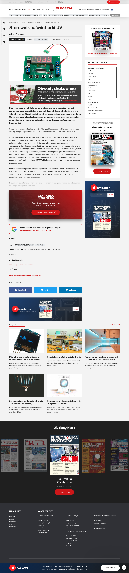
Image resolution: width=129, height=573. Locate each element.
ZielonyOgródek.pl (43, 530)
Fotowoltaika (105, 15)
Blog (11, 10)
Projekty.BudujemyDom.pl (45, 523)
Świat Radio (69, 546)
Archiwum (98, 9)
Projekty (17, 10)
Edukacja (91, 88)
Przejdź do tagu (114, 324)
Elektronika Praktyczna (73, 541)
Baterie (60, 15)
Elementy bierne (94, 15)
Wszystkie (115, 15)
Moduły (90, 105)
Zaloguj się (114, 2)
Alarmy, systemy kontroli (96, 68)
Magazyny (90, 9)
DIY (73, 15)
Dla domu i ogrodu (94, 82)
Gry (89, 93)
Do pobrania (105, 9)
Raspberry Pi (92, 113)
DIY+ (29, 10)
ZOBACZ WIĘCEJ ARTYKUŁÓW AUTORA (20, 264)
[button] (31, 456)
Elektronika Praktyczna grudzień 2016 (25, 275)
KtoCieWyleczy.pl (99, 528)
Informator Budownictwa (45, 528)
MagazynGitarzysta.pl (72, 523)
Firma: (12, 238)
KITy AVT (12, 517)
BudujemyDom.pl (43, 520)
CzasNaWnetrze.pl (43, 533)
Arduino (35, 15)
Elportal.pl (69, 543)
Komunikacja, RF (93, 102)
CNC (89, 79)
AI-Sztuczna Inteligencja (23, 15)
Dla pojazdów (92, 85)
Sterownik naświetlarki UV (52, 22)
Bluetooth (67, 15)
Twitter (47, 290)
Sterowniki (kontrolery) (35, 22)
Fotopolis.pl (97, 520)
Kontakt (11, 519)
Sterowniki (40, 245)
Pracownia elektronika (24, 245)
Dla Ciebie (45, 10)
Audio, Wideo (92, 76)
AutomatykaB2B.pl (72, 538)
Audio (45, 15)
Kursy (24, 10)
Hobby (90, 96)
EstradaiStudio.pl (71, 528)
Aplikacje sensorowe (95, 71)
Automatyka (52, 15)
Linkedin (72, 290)
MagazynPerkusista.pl (73, 525)
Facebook (22, 290)
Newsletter (82, 9)
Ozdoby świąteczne (94, 108)
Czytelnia (36, 10)
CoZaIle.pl (41, 525)
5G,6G (11, 15)
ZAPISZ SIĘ (110, 568)
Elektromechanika (82, 15)
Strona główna (13, 22)
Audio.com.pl (70, 520)
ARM (40, 15)
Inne (89, 99)
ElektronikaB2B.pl (71, 536)
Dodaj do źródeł (16, 39)
